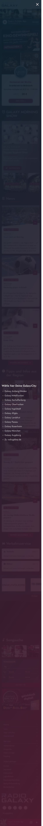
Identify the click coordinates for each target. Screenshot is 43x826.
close (37, 4)
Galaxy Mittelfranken (14, 395)
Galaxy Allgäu (11, 413)
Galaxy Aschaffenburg (15, 400)
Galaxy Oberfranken (14, 404)
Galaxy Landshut (12, 417)
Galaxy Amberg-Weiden (16, 391)
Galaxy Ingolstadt (13, 408)
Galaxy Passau (11, 422)
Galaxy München (13, 430)
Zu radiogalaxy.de (13, 439)
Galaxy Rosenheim (13, 426)
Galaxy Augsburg (13, 435)
